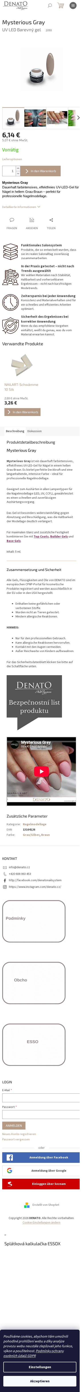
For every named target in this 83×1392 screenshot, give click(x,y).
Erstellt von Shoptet (46, 1205)
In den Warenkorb (43, 171)
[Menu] (73, 5)
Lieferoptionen (12, 159)
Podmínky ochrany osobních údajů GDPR (33, 1353)
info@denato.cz (19, 867)
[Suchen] (49, 5)
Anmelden (14, 1125)
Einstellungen (40, 1367)
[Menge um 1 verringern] (18, 173)
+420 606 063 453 (20, 874)
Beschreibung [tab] (15, 431)
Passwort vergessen (16, 1139)
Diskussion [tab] (34, 431)
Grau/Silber (31, 835)
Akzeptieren (40, 1381)
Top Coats (41, 536)
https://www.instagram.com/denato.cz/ (35, 887)
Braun (45, 835)
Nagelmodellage (34, 824)
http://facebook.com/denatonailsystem (35, 880)
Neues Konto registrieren (19, 1134)
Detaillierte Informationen (19, 207)
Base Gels (14, 541)
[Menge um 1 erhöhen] (18, 168)
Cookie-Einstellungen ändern (41, 1222)
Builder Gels (59, 536)
